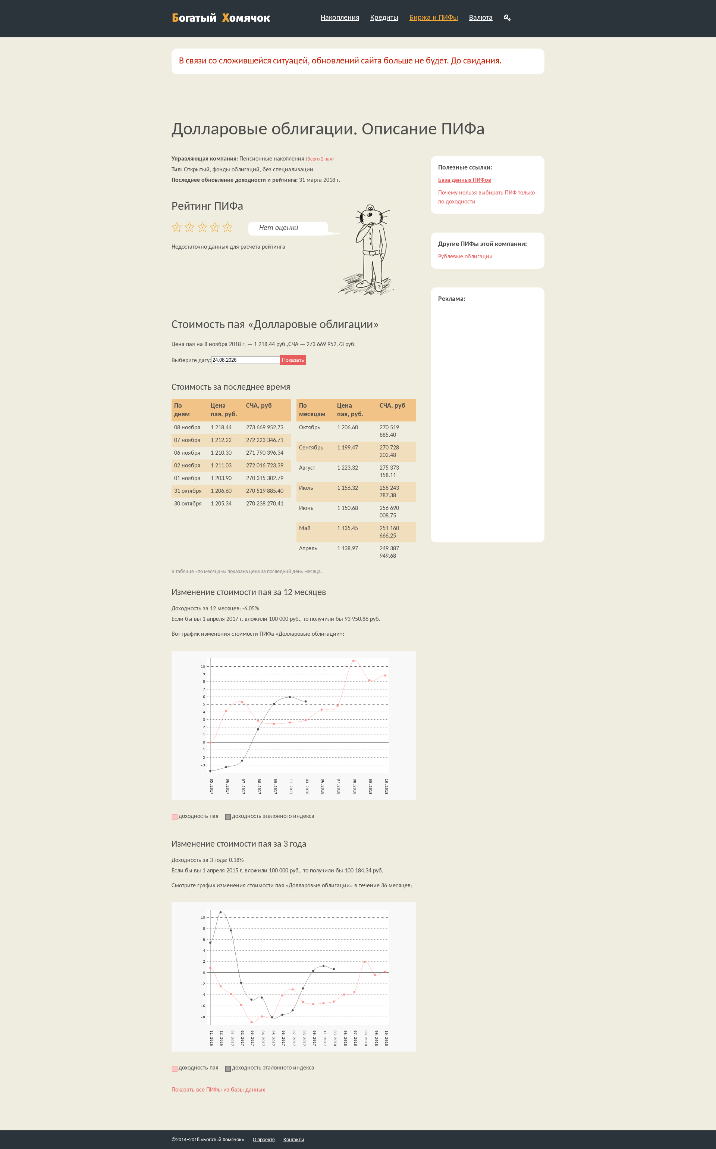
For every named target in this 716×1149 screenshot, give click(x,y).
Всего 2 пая (319, 159)
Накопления (340, 18)
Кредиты (384, 18)
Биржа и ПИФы (433, 18)
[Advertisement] (487, 423)
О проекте (264, 1140)
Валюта (481, 18)
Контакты (293, 1140)
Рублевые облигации (465, 257)
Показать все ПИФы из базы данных (218, 1090)
